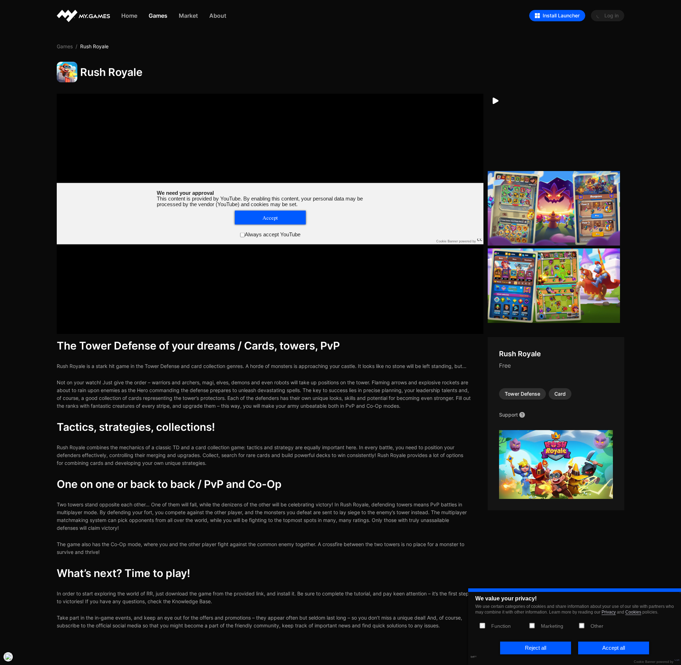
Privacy (609, 612)
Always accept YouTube (272, 234)
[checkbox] (532, 625)
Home (129, 15)
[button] (535, 648)
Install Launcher (561, 15)
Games (158, 15)
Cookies (633, 612)
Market (188, 15)
